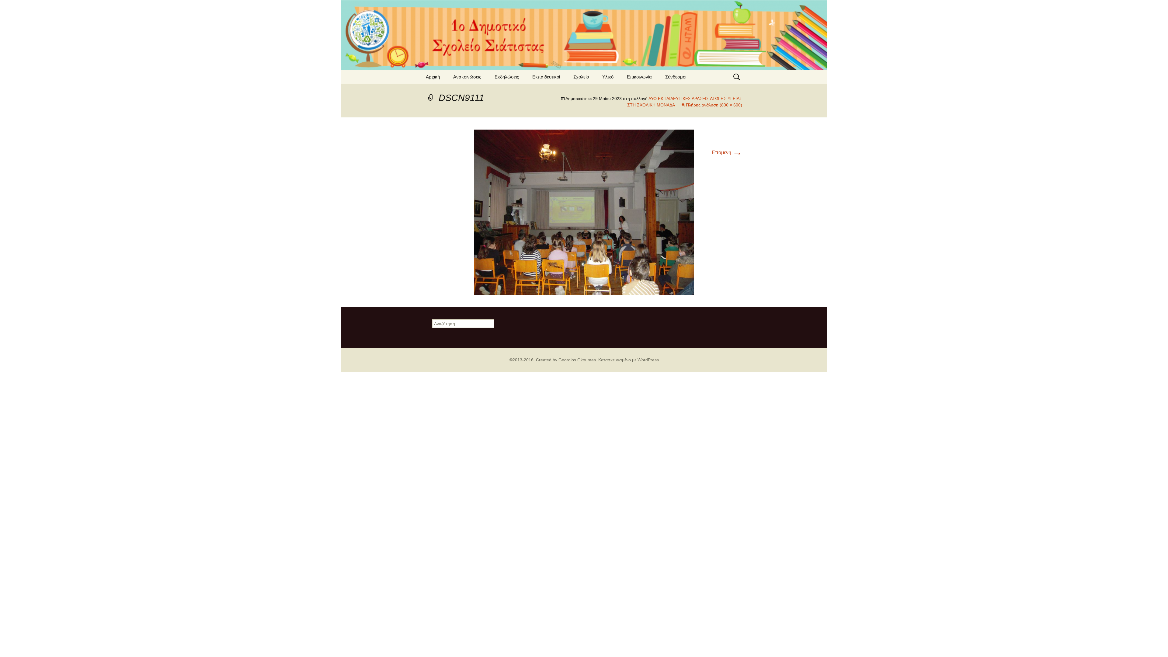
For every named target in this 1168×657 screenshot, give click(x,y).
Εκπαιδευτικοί (546, 76)
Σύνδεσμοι (675, 76)
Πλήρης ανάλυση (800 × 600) (714, 105)
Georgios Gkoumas (577, 359)
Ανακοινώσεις (467, 76)
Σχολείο (581, 76)
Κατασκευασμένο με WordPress (628, 359)
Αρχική (433, 76)
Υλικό (608, 76)
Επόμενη (727, 152)
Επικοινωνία (639, 76)
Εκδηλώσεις (507, 76)
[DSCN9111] (584, 211)
